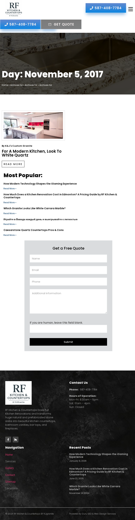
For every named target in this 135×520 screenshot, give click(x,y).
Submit (68, 342)
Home (5, 85)
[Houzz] (15, 439)
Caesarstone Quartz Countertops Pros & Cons (34, 230)
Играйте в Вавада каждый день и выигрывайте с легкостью (41, 219)
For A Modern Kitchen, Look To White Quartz (32, 153)
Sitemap (10, 481)
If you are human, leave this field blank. (56, 322)
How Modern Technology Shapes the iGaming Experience (40, 183)
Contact (10, 475)
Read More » (10, 188)
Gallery (9, 468)
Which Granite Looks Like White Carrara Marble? (35, 208)
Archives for (16, 85)
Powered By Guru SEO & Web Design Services (92, 513)
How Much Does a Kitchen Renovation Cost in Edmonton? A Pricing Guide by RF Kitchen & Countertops (60, 196)
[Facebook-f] (8, 439)
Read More (13, 164)
